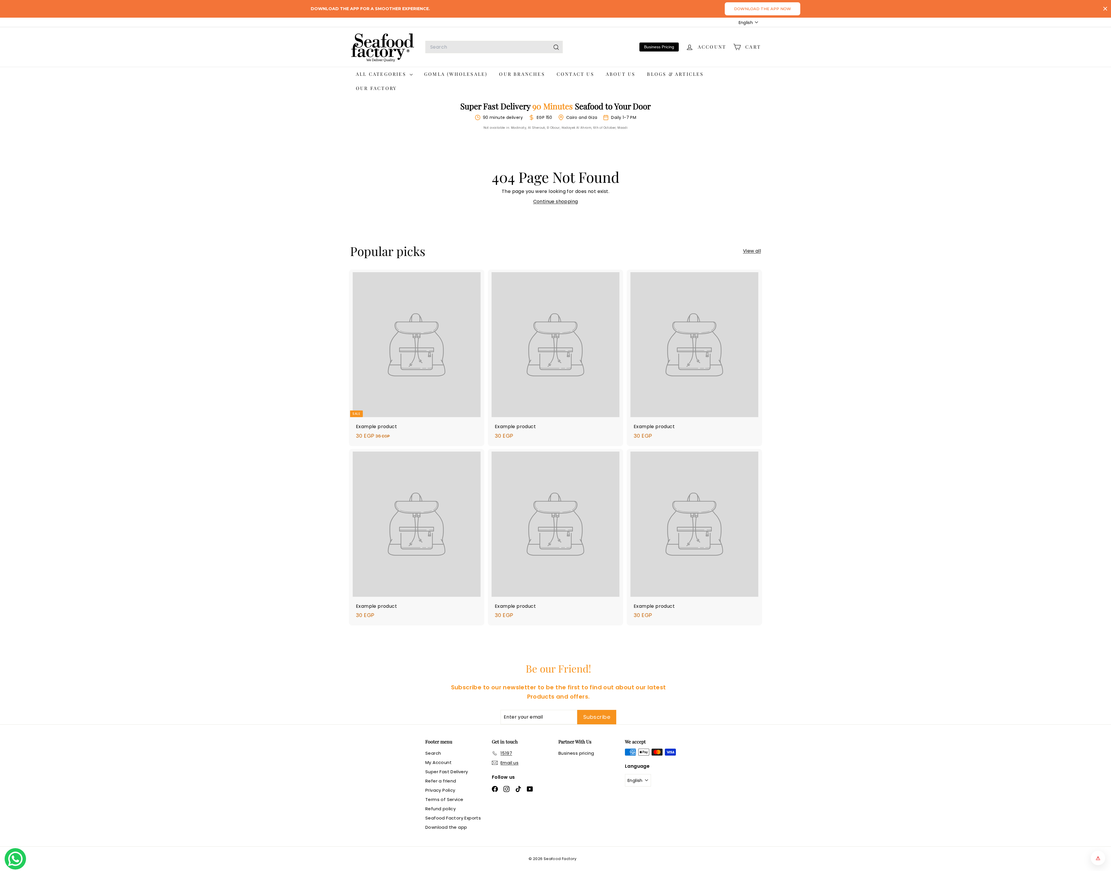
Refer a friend (440, 781)
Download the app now (762, 8)
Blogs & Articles (675, 74)
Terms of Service (444, 799)
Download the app (446, 827)
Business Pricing (659, 47)
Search (433, 753)
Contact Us (575, 74)
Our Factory (376, 88)
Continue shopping (555, 201)
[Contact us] (15, 859)
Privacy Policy (440, 790)
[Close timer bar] (1105, 8)
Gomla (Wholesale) (456, 74)
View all (752, 251)
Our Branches (522, 74)
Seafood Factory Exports (453, 818)
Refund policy (440, 809)
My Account (438, 762)
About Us (621, 74)
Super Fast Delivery (446, 772)
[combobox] (494, 47)
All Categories (382, 74)
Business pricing (576, 753)
